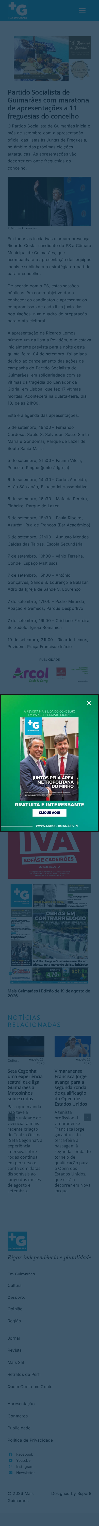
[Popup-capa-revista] (49, 697)
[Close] (89, 703)
